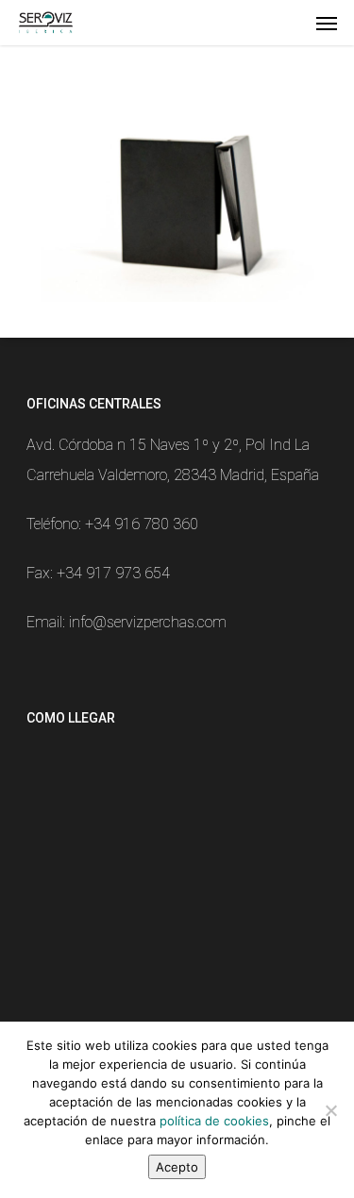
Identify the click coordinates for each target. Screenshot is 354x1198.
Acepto (177, 1166)
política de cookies (214, 1120)
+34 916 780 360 (141, 524)
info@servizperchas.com (148, 622)
